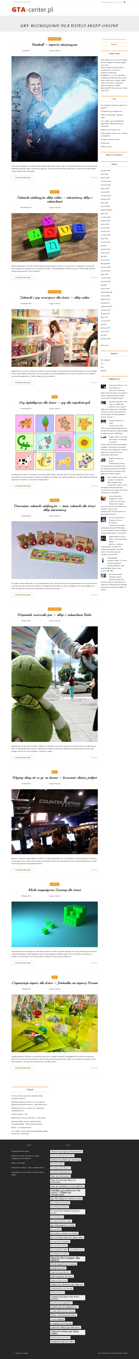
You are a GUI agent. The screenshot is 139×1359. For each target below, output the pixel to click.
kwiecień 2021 (105, 249)
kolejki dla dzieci (58, 1268)
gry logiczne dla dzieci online (61, 1221)
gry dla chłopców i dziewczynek (66, 1198)
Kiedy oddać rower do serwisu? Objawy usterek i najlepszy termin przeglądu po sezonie (114, 62)
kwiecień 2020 (106, 281)
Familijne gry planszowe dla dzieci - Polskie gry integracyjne (65, 1192)
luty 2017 (104, 335)
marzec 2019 (105, 289)
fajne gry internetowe (60, 1176)
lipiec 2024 (104, 203)
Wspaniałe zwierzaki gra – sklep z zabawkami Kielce (55, 615)
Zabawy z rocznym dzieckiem (21, 1127)
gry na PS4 (56, 1229)
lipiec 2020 (104, 274)
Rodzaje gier (105, 143)
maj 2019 (104, 285)
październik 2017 (106, 306)
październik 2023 (106, 210)
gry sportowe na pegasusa (60, 1241)
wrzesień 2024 (106, 196)
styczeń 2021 (105, 260)
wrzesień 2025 (106, 181)
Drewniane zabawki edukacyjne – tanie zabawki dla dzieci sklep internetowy (54, 508)
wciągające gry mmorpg (61, 1323)
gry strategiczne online (59, 1250)
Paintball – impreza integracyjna (54, 44)
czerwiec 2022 (105, 235)
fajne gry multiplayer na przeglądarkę (67, 1186)
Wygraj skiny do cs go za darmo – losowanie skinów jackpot (55, 777)
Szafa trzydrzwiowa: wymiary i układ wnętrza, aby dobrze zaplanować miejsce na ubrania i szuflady (113, 82)
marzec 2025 (105, 188)
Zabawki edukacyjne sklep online (65, 1332)
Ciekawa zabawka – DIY (19, 1114)
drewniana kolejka (57, 1164)
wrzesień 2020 (106, 267)
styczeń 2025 (105, 192)
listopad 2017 (105, 303)
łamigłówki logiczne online (62, 1342)
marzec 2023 (105, 224)
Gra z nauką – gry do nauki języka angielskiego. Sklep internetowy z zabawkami (112, 123)
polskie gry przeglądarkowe (64, 1307)
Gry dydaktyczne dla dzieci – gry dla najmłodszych (54, 402)
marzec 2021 (105, 253)
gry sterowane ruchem (59, 1245)
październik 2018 (106, 292)
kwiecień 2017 (105, 328)
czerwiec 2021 (105, 242)
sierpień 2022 (105, 231)
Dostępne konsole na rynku (110, 139)
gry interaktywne (57, 1217)
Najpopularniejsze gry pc (57, 1292)
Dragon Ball (111, 115)
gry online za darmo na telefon (64, 1233)
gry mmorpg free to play (62, 1225)
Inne (102, 367)
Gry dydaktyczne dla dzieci (60, 1203)
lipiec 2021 (104, 238)
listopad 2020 (105, 263)
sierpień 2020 (105, 271)
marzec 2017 (105, 331)
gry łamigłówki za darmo (59, 1254)
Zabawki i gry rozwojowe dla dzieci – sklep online (54, 297)
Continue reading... (23, 178)
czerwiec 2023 (105, 217)
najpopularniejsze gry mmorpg (61, 1288)
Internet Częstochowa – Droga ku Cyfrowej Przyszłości (117, 520)
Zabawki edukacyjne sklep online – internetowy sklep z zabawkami (54, 199)
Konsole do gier (106, 146)
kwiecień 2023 (105, 221)
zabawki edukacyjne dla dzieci (65, 1327)
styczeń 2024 (105, 206)
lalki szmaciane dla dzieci (62, 1276)
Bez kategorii (105, 360)
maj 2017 (104, 324)
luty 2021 (104, 256)
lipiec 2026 (104, 174)
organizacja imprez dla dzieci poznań (65, 1297)
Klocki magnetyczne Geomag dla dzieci (54, 890)
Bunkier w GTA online (18, 1163)
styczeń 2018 (105, 296)
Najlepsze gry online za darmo (59, 1280)
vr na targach (57, 1319)
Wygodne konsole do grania (20, 1151)
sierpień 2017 (105, 314)
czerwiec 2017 (105, 321)
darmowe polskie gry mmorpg (65, 1159)
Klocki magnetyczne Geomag (63, 1264)
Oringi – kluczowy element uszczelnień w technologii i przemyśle (118, 439)
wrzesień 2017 (106, 310)
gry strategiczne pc (76, 1250)
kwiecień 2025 (105, 185)
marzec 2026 (105, 178)
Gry (50, 39)
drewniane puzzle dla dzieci (60, 1168)
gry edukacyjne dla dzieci (59, 1207)
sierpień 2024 (105, 199)
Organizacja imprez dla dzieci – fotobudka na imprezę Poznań (55, 983)
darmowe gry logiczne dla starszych (66, 1151)
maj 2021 (104, 246)
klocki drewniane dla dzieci (65, 1258)
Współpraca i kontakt (21, 2)
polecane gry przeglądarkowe (61, 1303)
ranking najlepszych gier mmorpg (62, 1311)
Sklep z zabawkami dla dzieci (63, 1315)
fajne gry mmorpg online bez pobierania (63, 1181)
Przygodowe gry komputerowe (111, 111)
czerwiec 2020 (106, 278)
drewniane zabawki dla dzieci (61, 1172)
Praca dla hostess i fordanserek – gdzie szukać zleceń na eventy (117, 498)
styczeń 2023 (105, 228)
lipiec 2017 (104, 317)
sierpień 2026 (105, 170)
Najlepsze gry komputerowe (110, 130)
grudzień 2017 (105, 299)
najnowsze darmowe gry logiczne (67, 1284)
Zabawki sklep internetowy (60, 1337)
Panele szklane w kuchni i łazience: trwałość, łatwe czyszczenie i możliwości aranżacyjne (112, 70)
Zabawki (56, 39)
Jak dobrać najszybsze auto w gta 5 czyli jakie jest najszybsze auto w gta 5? (118, 404)
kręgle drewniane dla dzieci (60, 1272)
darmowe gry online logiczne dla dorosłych (62, 1155)
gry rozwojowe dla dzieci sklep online (67, 1237)
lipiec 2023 (104, 213)
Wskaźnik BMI (112, 558)
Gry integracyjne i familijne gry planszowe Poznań (65, 1212)
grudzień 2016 (106, 339)
